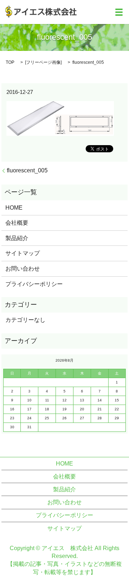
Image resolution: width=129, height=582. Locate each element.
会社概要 (16, 223)
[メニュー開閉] (119, 12)
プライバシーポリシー (34, 284)
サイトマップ (22, 253)
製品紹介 (16, 238)
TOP (10, 62)
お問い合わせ (22, 269)
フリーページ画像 (43, 62)
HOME (14, 208)
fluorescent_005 (27, 170)
